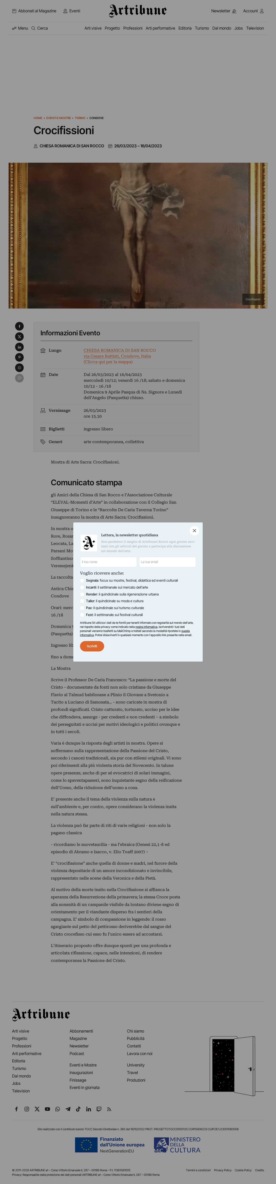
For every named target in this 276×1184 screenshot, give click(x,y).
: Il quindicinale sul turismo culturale (115, 608)
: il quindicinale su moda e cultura (114, 601)
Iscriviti (92, 646)
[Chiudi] (194, 530)
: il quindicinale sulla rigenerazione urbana (122, 594)
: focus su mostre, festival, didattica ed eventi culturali (132, 580)
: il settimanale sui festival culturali (114, 615)
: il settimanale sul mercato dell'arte (117, 587)
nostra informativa (146, 627)
